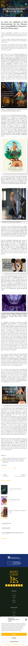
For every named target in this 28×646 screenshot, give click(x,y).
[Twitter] (9, 585)
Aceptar (14, 634)
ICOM (3, 459)
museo (16, 459)
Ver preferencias (14, 641)
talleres (3, 462)
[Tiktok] (16, 585)
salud (16, 460)
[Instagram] (11, 585)
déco (23, 458)
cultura (20, 458)
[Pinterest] (19, 585)
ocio (23, 459)
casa (18, 458)
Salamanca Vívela (5, 445)
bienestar (14, 458)
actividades (8, 458)
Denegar (14, 638)
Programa (4, 460)
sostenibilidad (21, 460)
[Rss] (22, 585)
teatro (7, 462)
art (11, 458)
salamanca (12, 460)
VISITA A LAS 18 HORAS (14, 329)
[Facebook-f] (6, 585)
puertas (8, 460)
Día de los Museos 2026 (6, 528)
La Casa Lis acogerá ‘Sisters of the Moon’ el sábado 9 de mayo (12, 532)
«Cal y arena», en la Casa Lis (6, 523)
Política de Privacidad (15, 644)
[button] (26, 619)
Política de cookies (7, 644)
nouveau (20, 459)
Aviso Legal (22, 644)
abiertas (4, 458)
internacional (7, 459)
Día (25, 458)
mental (13, 459)
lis (11, 459)
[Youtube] (14, 585)
